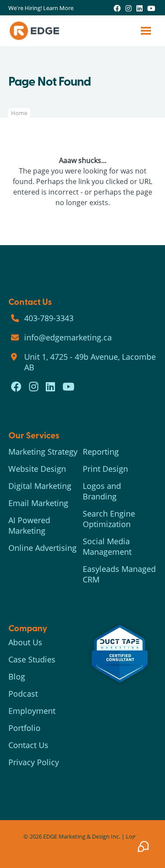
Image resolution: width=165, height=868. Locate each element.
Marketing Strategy (42, 451)
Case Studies (31, 659)
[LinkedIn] (139, 8)
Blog (16, 676)
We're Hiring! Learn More (40, 8)
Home (19, 113)
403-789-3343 (48, 318)
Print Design (105, 468)
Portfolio (24, 728)
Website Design (37, 468)
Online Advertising (42, 547)
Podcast (23, 693)
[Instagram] (128, 8)
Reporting (101, 451)
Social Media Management (107, 546)
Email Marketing (38, 503)
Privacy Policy (33, 762)
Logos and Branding (102, 491)
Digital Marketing (39, 486)
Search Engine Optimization (109, 518)
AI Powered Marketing (29, 525)
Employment (31, 710)
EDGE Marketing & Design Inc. (81, 836)
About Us (25, 642)
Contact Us (28, 745)
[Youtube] (151, 8)
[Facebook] (117, 8)
